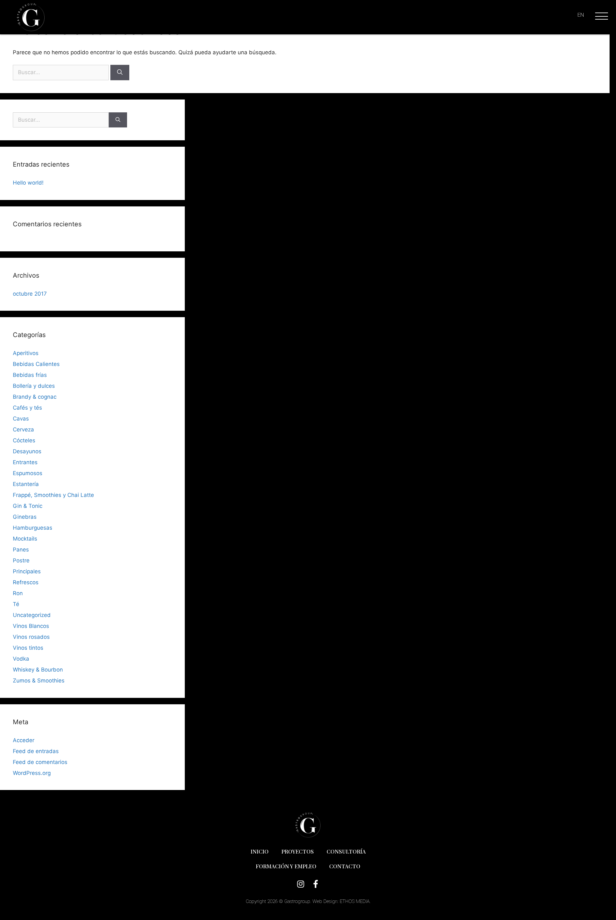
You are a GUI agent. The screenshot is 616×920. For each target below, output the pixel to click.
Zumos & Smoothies (38, 680)
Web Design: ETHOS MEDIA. (341, 901)
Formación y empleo (286, 866)
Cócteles (24, 440)
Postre (21, 560)
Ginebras (25, 517)
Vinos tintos (28, 648)
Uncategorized (32, 615)
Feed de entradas (36, 751)
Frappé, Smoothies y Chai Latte (53, 495)
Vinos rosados (31, 637)
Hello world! (28, 182)
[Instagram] (300, 884)
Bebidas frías (30, 375)
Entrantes (25, 462)
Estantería (26, 484)
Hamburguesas (32, 528)
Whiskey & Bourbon (38, 669)
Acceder (23, 740)
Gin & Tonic (27, 506)
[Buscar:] (61, 72)
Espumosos (27, 473)
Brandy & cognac (34, 397)
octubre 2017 (30, 294)
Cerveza (23, 429)
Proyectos (297, 851)
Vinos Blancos (31, 626)
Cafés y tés (27, 407)
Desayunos (27, 451)
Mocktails (25, 538)
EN (581, 15)
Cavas (21, 418)
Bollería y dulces (34, 386)
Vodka (21, 658)
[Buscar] (119, 72)
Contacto (344, 866)
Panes (21, 549)
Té (16, 604)
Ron (18, 593)
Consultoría (346, 851)
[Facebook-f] (316, 884)
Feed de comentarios (40, 762)
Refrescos (25, 582)
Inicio (260, 851)
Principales (27, 571)
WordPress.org (32, 773)
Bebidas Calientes (36, 364)
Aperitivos (25, 353)
